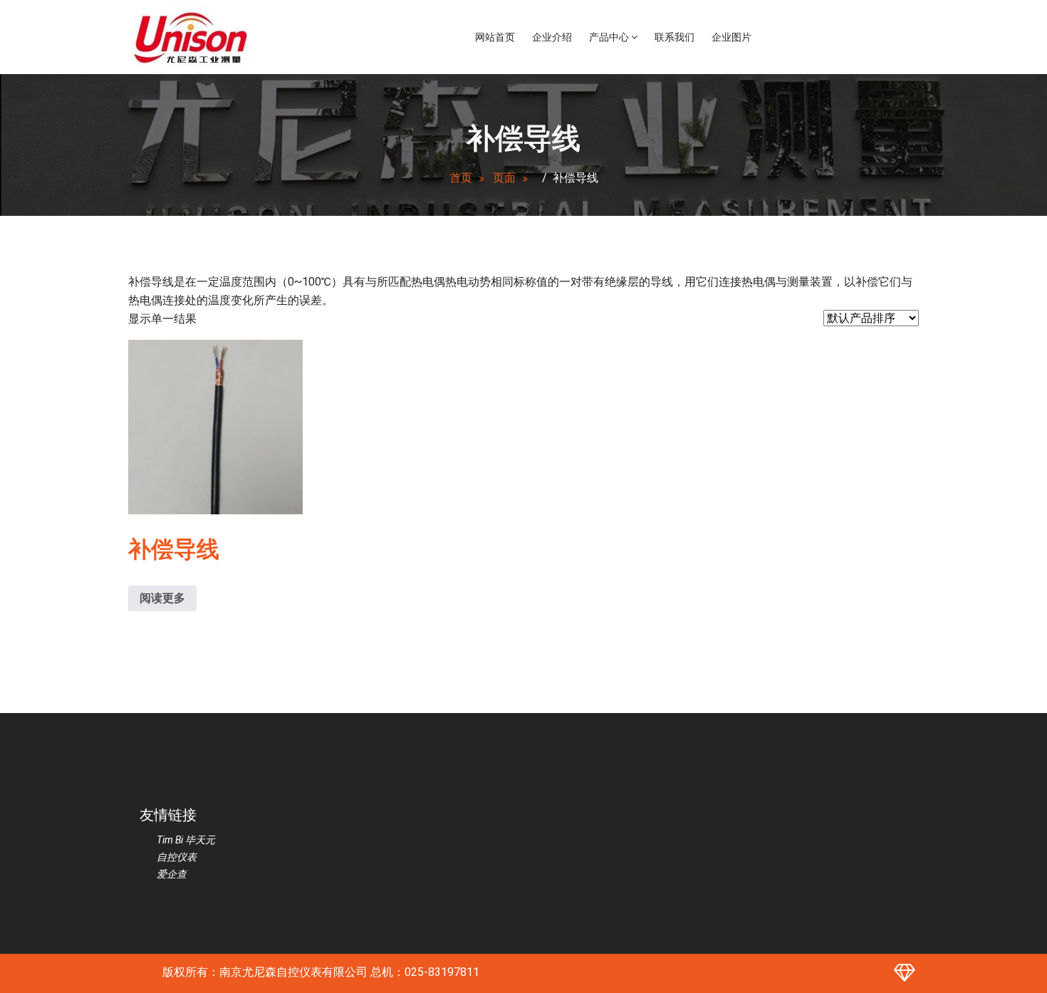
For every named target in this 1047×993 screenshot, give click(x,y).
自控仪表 (177, 857)
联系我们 (674, 37)
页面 (504, 177)
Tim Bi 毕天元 (186, 840)
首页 (460, 177)
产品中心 (610, 37)
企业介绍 (552, 37)
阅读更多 (162, 598)
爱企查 (172, 874)
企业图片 (731, 37)
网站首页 (495, 37)
